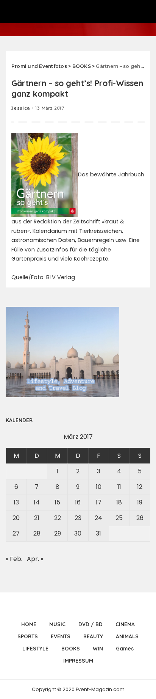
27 (16, 533)
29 (57, 533)
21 (36, 518)
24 (98, 518)
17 (98, 502)
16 (78, 502)
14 (37, 502)
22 (57, 518)
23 (78, 518)
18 (119, 502)
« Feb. (14, 558)
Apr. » (35, 558)
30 (77, 533)
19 (139, 502)
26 (140, 518)
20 (16, 518)
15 (57, 502)
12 (139, 486)
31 (98, 533)
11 (119, 486)
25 (119, 518)
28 (37, 533)
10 (98, 486)
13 (16, 502)
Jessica (20, 108)
